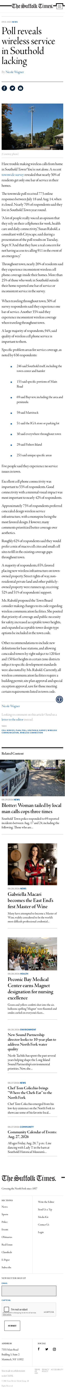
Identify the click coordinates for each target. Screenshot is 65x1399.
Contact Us (43, 1225)
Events (5, 1229)
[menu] (59, 6)
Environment (28, 1030)
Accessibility (57, 1369)
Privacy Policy (45, 1370)
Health (24, 974)
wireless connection (31, 733)
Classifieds (7, 1252)
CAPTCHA (6, 1300)
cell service (8, 730)
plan (18, 730)
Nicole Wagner (15, 72)
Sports (5, 1214)
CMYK (9, 1376)
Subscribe (6, 1267)
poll (24, 730)
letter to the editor (12, 719)
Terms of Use (37, 1371)
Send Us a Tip (45, 1209)
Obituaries (7, 1237)
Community (27, 1127)
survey (42, 730)
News (15, 22)
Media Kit (43, 1217)
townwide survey (13, 174)
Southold (33, 730)
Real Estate (7, 1245)
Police (5, 1222)
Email (5, 1283)
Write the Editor (46, 1202)
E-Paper (6, 1260)
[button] (59, 699)
